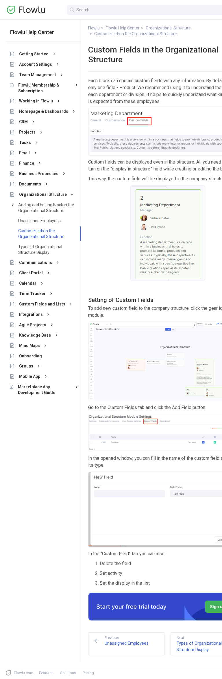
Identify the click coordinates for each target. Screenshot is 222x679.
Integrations (31, 314)
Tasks (25, 142)
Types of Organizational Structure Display (40, 249)
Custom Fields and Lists (42, 304)
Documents (30, 184)
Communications (35, 262)
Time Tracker (32, 293)
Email (24, 153)
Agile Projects (32, 324)
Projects (27, 132)
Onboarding (30, 356)
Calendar (27, 283)
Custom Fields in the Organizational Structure (40, 233)
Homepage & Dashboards (43, 111)
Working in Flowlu (36, 101)
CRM (23, 121)
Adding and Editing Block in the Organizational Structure (46, 207)
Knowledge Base (35, 335)
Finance (26, 163)
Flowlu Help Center (32, 32)
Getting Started (34, 54)
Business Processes (38, 173)
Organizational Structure (43, 194)
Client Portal (31, 273)
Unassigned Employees (39, 220)
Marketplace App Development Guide (36, 389)
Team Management (37, 74)
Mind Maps (29, 345)
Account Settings (35, 64)
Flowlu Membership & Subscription (38, 88)
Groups (26, 366)
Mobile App (29, 376)
